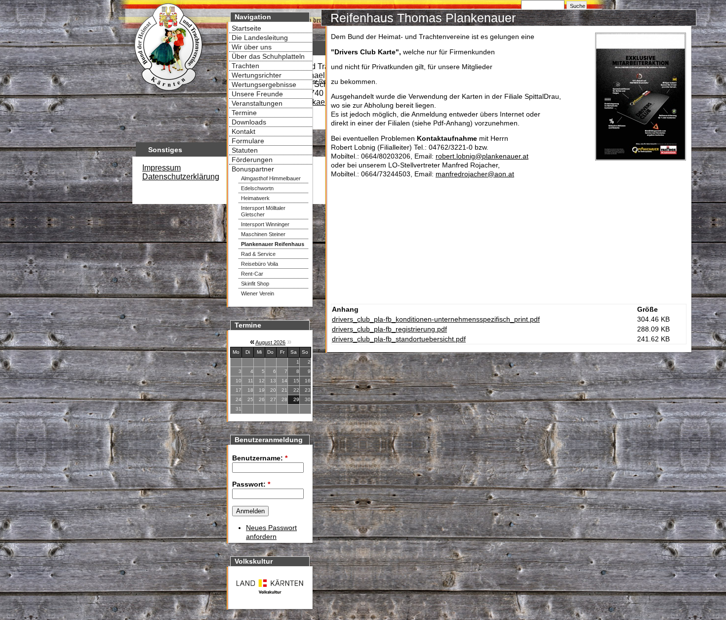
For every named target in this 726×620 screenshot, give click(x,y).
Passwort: (251, 484)
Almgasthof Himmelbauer (271, 178)
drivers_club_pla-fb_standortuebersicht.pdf (399, 339)
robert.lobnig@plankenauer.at (482, 156)
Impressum (161, 168)
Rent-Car (252, 274)
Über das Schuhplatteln (268, 56)
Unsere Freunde (257, 94)
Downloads (249, 122)
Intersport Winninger (265, 224)
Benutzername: (259, 458)
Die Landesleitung (260, 37)
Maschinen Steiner (263, 234)
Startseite (246, 28)
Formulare (248, 141)
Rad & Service (258, 254)
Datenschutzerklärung (180, 176)
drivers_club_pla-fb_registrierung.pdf (389, 329)
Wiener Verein (257, 293)
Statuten (245, 150)
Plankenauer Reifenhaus (272, 244)
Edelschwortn (257, 188)
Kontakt (243, 131)
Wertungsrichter (257, 75)
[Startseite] (168, 92)
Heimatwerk (255, 198)
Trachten (245, 66)
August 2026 (270, 342)
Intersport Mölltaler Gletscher (263, 211)
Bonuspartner (253, 169)
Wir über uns (252, 47)
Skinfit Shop (255, 284)
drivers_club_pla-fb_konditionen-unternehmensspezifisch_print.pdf (436, 319)
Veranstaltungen (257, 103)
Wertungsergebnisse (264, 84)
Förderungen (252, 160)
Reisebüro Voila (259, 264)
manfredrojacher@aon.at (475, 174)
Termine (244, 113)
